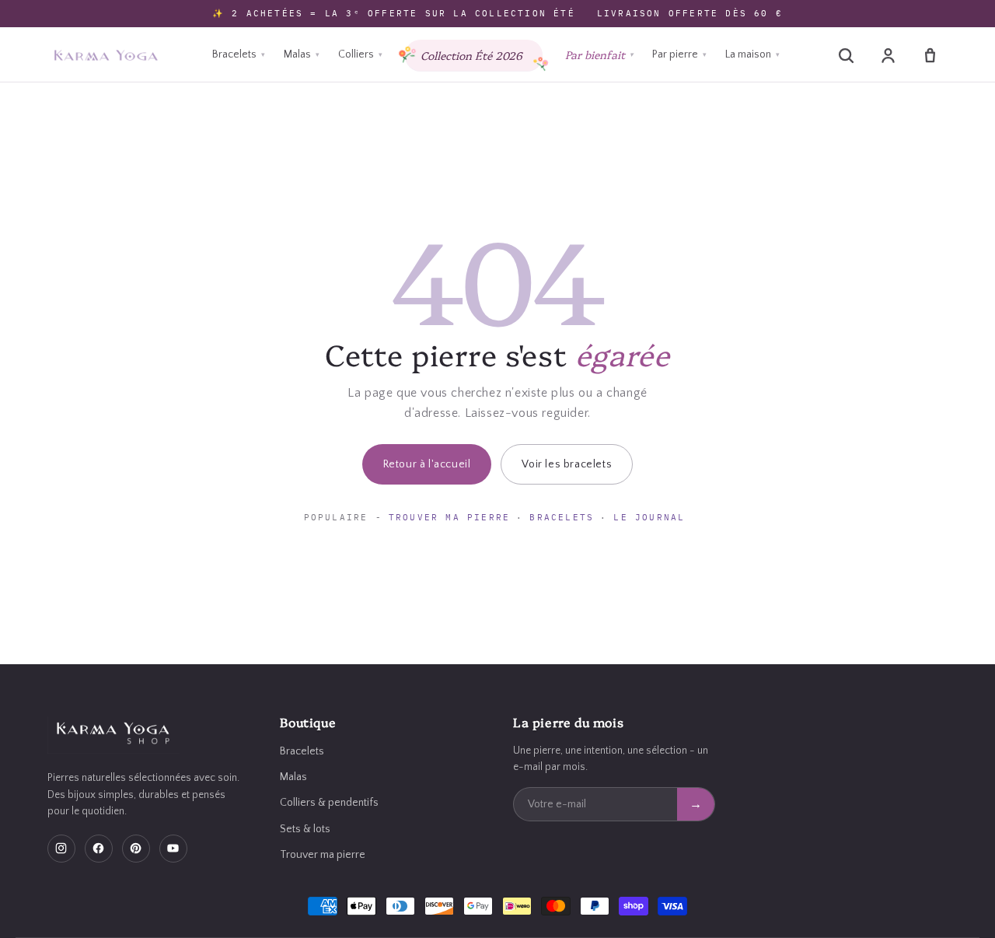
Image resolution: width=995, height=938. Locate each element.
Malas (301, 54)
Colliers (360, 54)
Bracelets (238, 54)
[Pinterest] (136, 849)
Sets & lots (305, 829)
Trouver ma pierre (449, 517)
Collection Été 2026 (471, 55)
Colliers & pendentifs (329, 802)
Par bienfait (599, 54)
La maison (752, 54)
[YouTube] (173, 849)
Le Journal (649, 517)
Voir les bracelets (567, 464)
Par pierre (679, 54)
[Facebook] (99, 849)
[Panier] (930, 55)
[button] (846, 55)
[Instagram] (61, 849)
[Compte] (888, 55)
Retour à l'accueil (427, 464)
